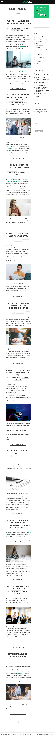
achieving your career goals (12, 181)
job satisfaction (22, 673)
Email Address (41, 118)
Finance (37, 43)
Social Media (38, 61)
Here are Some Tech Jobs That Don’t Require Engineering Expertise (18, 305)
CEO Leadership (39, 36)
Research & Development (41, 57)
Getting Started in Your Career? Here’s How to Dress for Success (18, 97)
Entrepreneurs (39, 41)
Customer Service (19, 170)
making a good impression (12, 148)
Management (25, 525)
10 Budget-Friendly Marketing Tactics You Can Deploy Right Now (42, 74)
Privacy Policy (50, 734)
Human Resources (15, 28)
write (19, 466)
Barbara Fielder (20, 30)
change (21, 46)
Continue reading (18, 88)
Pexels (26, 71)
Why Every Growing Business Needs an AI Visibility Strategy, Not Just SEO (42, 84)
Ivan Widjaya (18, 174)
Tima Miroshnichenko (18, 71)
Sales (13, 455)
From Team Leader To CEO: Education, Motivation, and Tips (18, 23)
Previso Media (43, 734)
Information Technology (17, 310)
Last (24, 722)
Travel (37, 63)
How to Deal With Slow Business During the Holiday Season (42, 95)
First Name (41, 123)
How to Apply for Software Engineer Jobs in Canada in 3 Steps (18, 372)
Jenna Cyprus (20, 104)
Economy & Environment (16, 102)
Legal (37, 52)
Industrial (38, 47)
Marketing (38, 56)
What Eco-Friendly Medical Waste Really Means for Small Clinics (42, 79)
